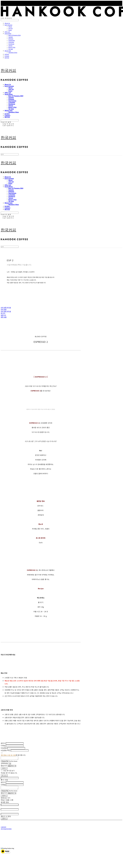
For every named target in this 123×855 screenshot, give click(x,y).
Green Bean (8, 33)
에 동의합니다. (13, 755)
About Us (7, 23)
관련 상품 (4, 317)
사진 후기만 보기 (9, 770)
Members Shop (12, 52)
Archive (7, 54)
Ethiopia (10, 39)
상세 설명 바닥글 (6, 311)
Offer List (7, 32)
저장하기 (4, 768)
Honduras (11, 44)
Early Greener (8, 25)
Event (10, 30)
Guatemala (11, 40)
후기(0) (3, 313)
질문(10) (3, 315)
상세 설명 (4, 309)
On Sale (10, 49)
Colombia (11, 42)
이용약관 (3, 827)
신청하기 (4, 818)
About (10, 27)
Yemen (10, 45)
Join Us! (10, 28)
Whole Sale (8, 51)
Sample (10, 37)
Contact (7, 56)
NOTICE (7, 58)
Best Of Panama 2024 (14, 35)
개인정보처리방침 (6, 829)
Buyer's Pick (11, 47)
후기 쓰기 (4, 775)
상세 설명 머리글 (6, 307)
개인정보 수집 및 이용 (8, 755)
